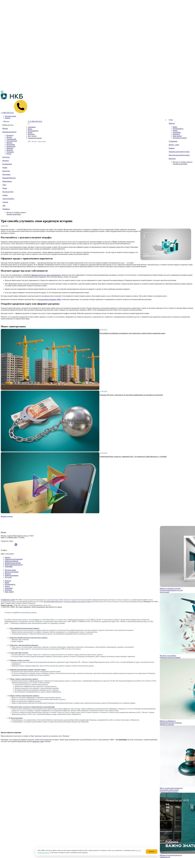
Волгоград (6, 157)
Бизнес (175, 130)
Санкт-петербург (8, 198)
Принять (152, 851)
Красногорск (10, 146)
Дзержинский (11, 139)
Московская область (9, 132)
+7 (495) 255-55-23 (7, 552)
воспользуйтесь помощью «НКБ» (49, 299)
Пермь (4, 188)
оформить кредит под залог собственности (46, 275)
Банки (175, 127)
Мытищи (9, 150)
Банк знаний (177, 136)
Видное (9, 137)
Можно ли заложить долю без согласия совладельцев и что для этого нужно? (171, 590)
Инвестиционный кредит (14, 565)
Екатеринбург (7, 164)
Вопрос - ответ (174, 145)
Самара (5, 195)
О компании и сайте (8, 600)
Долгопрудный (11, 141)
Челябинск (6, 209)
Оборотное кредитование (14, 559)
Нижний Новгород (9, 178)
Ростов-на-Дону (8, 192)
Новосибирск (7, 181)
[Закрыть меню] (28, 123)
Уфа (3, 205)
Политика (176, 134)
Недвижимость (178, 129)
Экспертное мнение (180, 138)
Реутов (8, 154)
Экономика (177, 132)
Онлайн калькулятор (180, 164)
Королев (9, 143)
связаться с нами (38, 741)
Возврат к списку (7, 516)
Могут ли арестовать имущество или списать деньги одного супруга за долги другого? (171, 790)
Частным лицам (10, 116)
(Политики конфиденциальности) (53, 601)
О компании (173, 141)
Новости (172, 123)
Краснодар (6, 171)
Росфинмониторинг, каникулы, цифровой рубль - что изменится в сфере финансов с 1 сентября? (133, 456)
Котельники (10, 144)
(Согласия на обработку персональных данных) (77, 601)
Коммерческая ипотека (13, 563)
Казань (4, 167)
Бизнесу (7, 118)
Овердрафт (8, 566)
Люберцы (9, 148)
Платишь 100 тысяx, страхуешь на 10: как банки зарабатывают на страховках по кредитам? (131, 395)
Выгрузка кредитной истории (179, 155)
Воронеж (5, 160)
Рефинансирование (11, 561)
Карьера (171, 148)
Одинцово (10, 152)
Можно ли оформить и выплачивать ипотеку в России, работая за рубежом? (171, 722)
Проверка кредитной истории (179, 151)
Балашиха (9, 135)
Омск (4, 185)
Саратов (5, 202)
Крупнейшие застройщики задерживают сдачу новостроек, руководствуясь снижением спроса (132, 333)
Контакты (172, 158)
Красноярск (6, 174)
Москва (5, 128)
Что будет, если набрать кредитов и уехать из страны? (170, 656)
